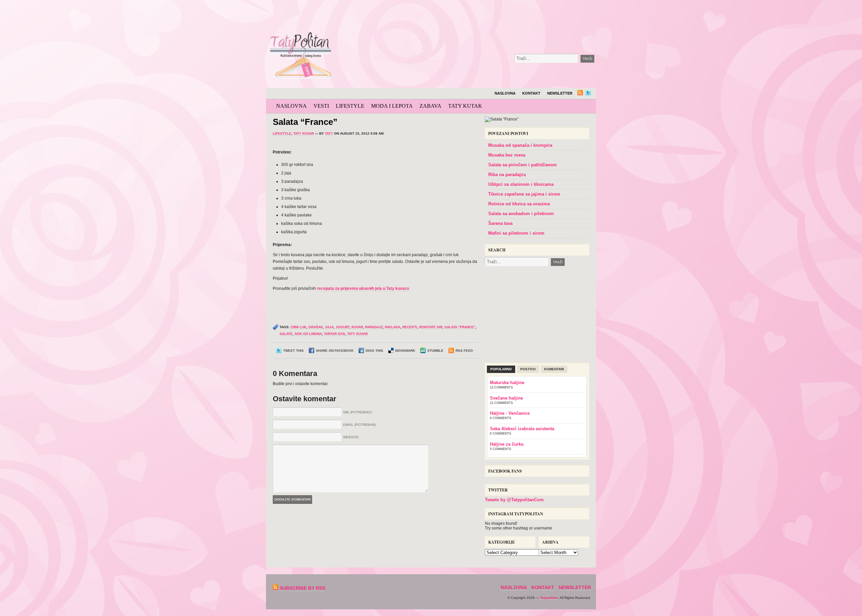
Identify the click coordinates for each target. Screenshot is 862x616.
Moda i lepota (392, 106)
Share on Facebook (335, 350)
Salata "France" (459, 327)
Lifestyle (350, 106)
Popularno (501, 369)
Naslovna (505, 93)
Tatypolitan (549, 598)
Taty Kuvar (303, 133)
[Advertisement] (489, 17)
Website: (351, 437)
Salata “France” (305, 122)
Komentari (554, 369)
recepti (409, 327)
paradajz (374, 327)
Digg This (374, 350)
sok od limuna (308, 334)
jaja (329, 327)
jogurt (343, 327)
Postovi (528, 369)
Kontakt (531, 93)
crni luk (298, 327)
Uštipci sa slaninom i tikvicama (521, 184)
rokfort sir (430, 327)
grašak (315, 327)
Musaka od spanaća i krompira (520, 145)
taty (329, 133)
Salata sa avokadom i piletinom (521, 213)
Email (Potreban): (359, 424)
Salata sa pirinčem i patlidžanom (522, 164)
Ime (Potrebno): (357, 412)
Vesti (321, 106)
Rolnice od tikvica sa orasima (519, 203)
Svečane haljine (506, 398)
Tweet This (293, 350)
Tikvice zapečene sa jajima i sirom (524, 194)
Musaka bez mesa (506, 155)
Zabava (430, 106)
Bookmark (405, 350)
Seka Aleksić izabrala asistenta (522, 428)
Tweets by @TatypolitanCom (514, 499)
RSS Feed (464, 350)
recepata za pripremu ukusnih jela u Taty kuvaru (363, 288)
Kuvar (357, 327)
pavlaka (392, 327)
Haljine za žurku (507, 444)
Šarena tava (500, 223)
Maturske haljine (507, 382)
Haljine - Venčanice (510, 413)
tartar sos (334, 334)
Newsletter (559, 93)
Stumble (435, 350)
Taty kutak (465, 106)
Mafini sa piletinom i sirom (516, 233)
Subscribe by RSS (302, 588)
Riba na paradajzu (507, 174)
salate (286, 334)
